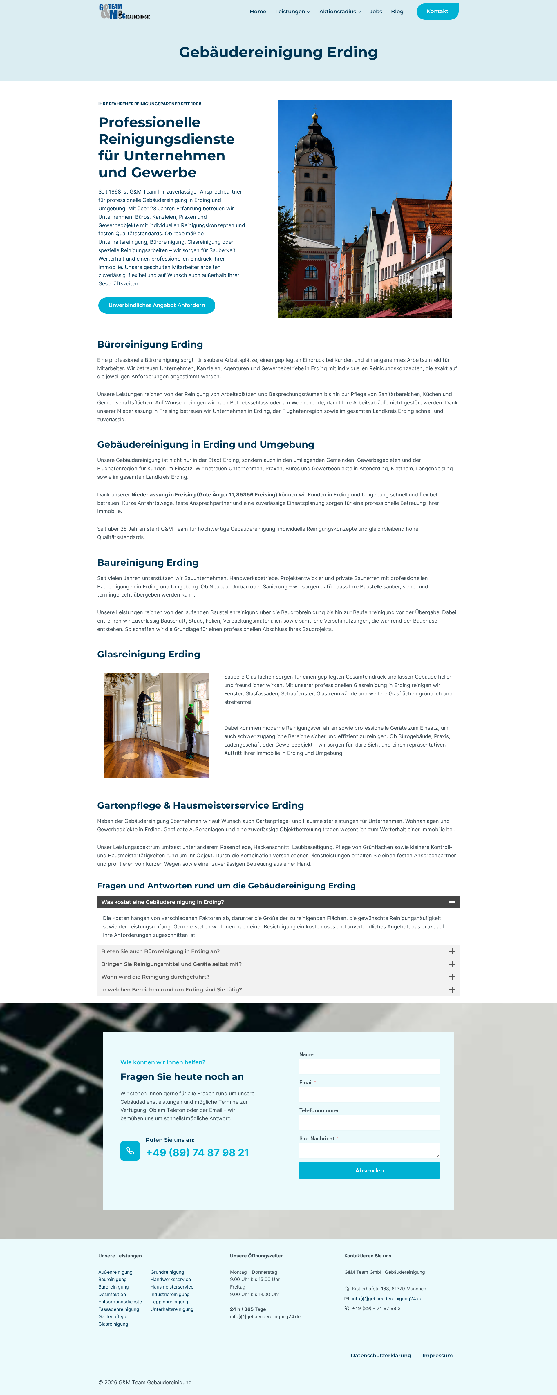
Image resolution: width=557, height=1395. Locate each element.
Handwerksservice (171, 1279)
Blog (397, 11)
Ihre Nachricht (318, 1138)
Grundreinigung (167, 1272)
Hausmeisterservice (172, 1287)
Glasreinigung (113, 1324)
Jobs (376, 11)
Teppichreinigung (169, 1301)
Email (307, 1082)
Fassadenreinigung (118, 1309)
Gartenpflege (112, 1316)
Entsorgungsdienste (120, 1301)
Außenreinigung (115, 1272)
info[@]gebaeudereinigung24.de (387, 1298)
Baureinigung (112, 1279)
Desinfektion (112, 1294)
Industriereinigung (170, 1294)
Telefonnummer (319, 1110)
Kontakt (438, 11)
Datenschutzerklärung (381, 1355)
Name (306, 1054)
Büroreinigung (113, 1287)
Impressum (437, 1355)
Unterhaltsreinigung (172, 1309)
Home (258, 11)
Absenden (369, 1170)
